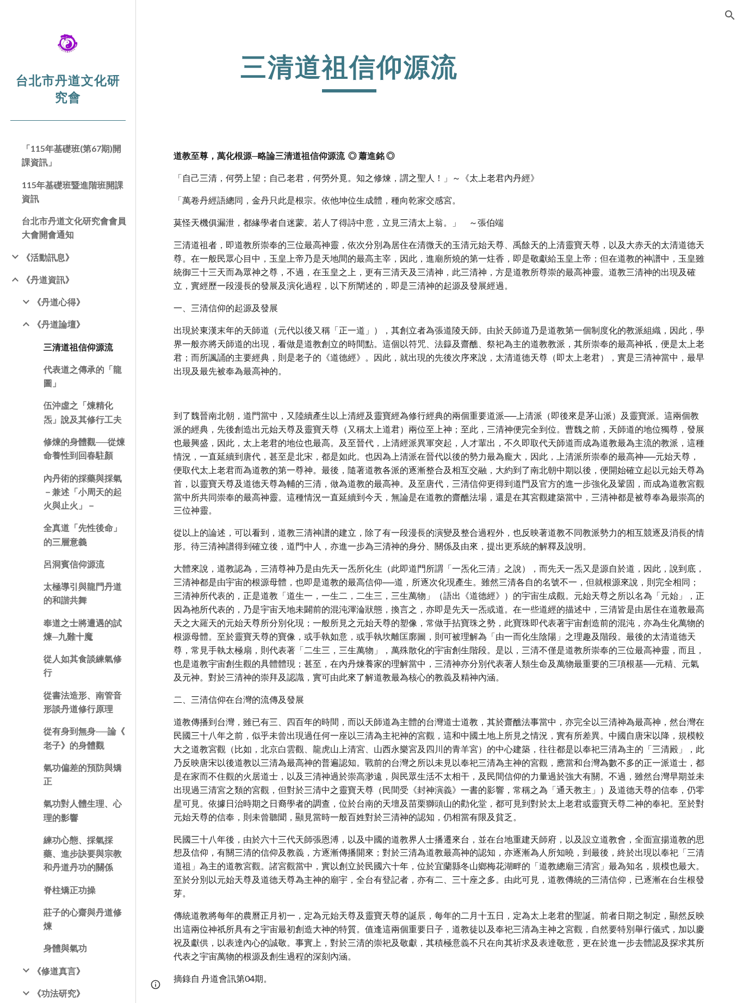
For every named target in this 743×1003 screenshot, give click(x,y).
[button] (730, 15)
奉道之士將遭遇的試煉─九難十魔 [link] (83, 629)
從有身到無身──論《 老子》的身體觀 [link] (84, 738)
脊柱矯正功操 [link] (70, 889)
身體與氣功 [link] (65, 948)
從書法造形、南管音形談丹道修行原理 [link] (83, 702)
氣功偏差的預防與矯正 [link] (83, 774)
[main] (349, 71)
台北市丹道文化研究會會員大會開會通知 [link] (74, 227)
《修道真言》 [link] (59, 970)
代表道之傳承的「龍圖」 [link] (83, 376)
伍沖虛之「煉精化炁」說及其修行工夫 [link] (83, 412)
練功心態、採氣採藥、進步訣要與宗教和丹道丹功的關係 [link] (83, 853)
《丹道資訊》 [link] (48, 279)
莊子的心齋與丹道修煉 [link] (83, 919)
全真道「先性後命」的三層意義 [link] (83, 534)
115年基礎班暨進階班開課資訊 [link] (72, 191)
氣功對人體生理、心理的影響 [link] (83, 810)
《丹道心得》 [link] (59, 301)
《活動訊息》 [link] (48, 257)
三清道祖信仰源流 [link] (78, 347)
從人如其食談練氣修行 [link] (83, 665)
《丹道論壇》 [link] (59, 324)
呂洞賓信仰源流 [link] (74, 564)
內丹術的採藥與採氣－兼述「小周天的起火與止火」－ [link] (83, 492)
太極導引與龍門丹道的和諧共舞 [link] (83, 593)
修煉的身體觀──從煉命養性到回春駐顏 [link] (84, 448)
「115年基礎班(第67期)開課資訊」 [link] (71, 155)
